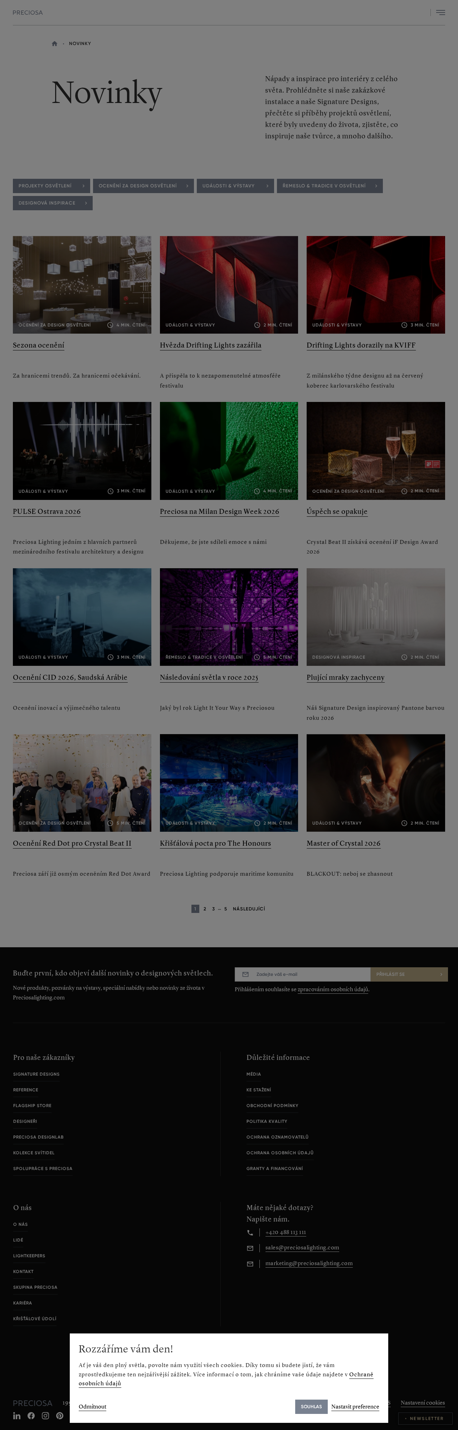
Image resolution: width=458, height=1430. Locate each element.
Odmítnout (92, 1406)
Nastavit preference (355, 1406)
